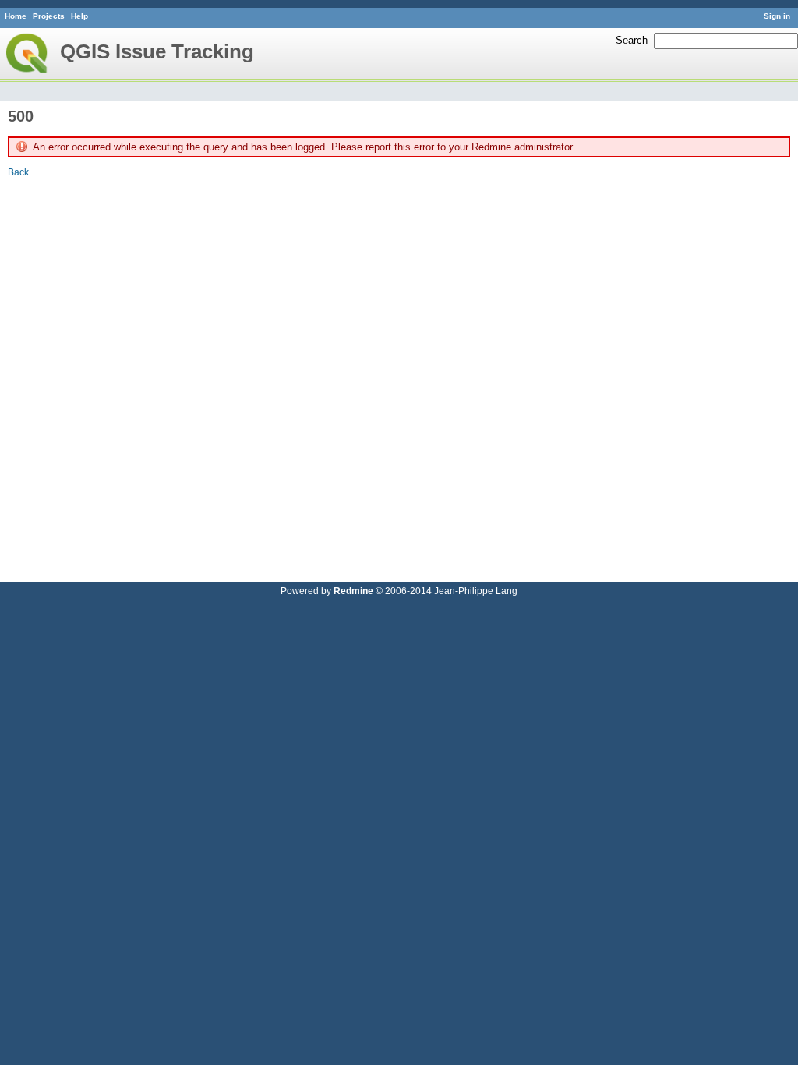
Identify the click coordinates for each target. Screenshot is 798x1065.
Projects (49, 16)
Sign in (777, 16)
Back (18, 172)
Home (15, 16)
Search (632, 40)
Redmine (353, 591)
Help (79, 16)
